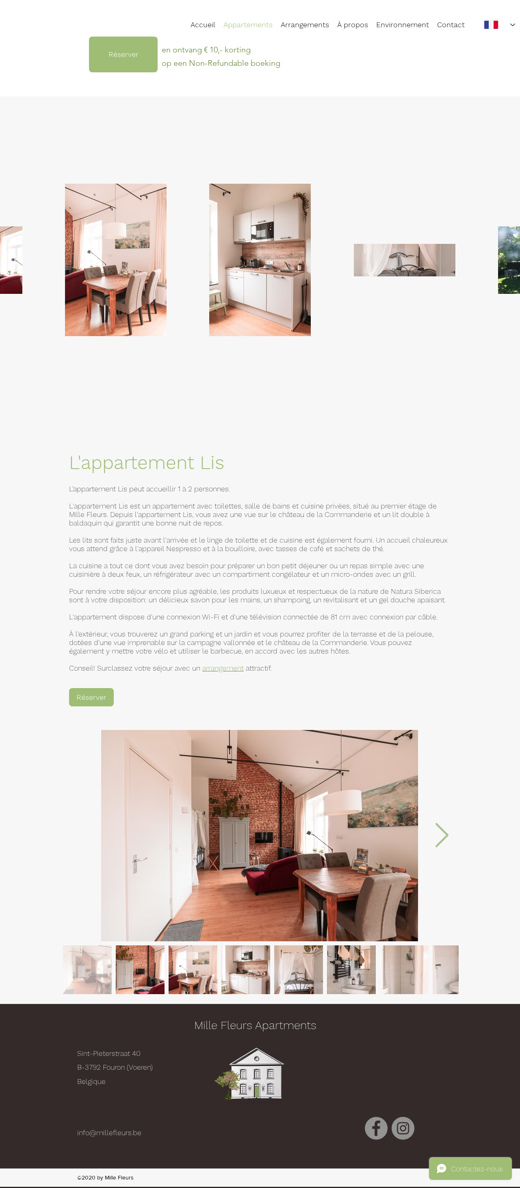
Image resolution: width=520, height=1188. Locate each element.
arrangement (223, 668)
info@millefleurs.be (109, 1132)
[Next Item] (441, 836)
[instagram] (403, 1128)
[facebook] (376, 1128)
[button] (402, 25)
